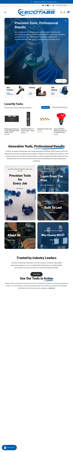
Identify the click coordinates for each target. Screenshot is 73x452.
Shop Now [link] (19, 188)
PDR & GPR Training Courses (59, 107)
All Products (45, 107)
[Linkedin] (50, 5)
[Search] (61, 12)
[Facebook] (43, 5)
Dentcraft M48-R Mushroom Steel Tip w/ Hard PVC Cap (60, 130)
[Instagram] (45, 5)
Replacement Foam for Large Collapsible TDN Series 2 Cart (11, 130)
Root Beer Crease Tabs (44, 129)
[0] (67, 12)
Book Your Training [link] (46, 185)
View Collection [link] (10, 93)
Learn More (36, 274)
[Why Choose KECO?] (53, 235)
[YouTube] (48, 5)
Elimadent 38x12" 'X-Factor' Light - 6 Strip (27, 130)
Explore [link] (52, 240)
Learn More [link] (30, 93)
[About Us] (20, 235)
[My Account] (64, 12)
